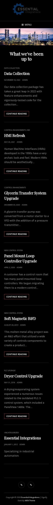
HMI (28, 130)
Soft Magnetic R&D (20, 318)
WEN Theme (30, 500)
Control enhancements (15, 130)
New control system (13, 250)
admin (25, 80)
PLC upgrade (9, 370)
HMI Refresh (14, 135)
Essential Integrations (22, 437)
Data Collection (12, 68)
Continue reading (17, 114)
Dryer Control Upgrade (23, 375)
